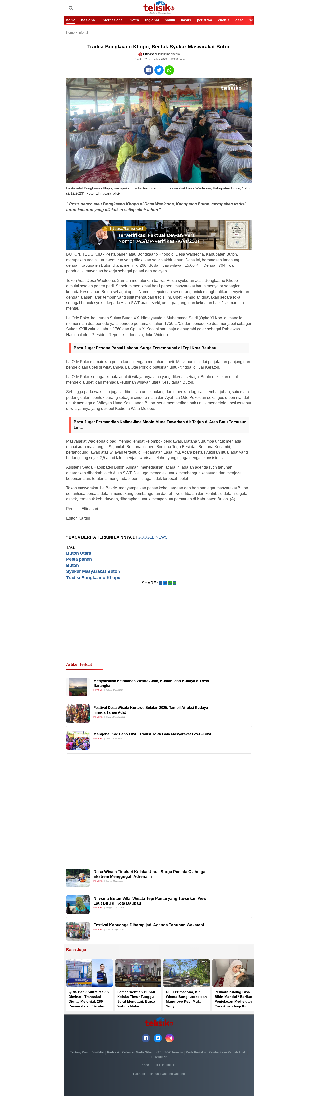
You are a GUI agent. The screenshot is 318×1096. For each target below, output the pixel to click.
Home (71, 32)
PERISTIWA (204, 20)
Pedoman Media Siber (137, 1052)
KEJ (158, 1052)
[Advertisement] (159, 630)
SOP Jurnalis (173, 1052)
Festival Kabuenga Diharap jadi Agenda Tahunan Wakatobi (148, 925)
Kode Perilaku (196, 1052)
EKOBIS (223, 20)
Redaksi (113, 1052)
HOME (70, 20)
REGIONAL (152, 20)
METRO (134, 20)
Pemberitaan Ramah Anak (227, 1052)
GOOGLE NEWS (153, 537)
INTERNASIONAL (112, 20)
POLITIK (170, 20)
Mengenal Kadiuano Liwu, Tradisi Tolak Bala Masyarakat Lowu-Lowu (152, 734)
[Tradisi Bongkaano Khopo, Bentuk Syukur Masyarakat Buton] (148, 70)
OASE (239, 20)
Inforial (83, 32)
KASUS (186, 20)
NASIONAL (88, 20)
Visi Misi (98, 1052)
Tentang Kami (79, 1052)
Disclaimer (159, 1057)
